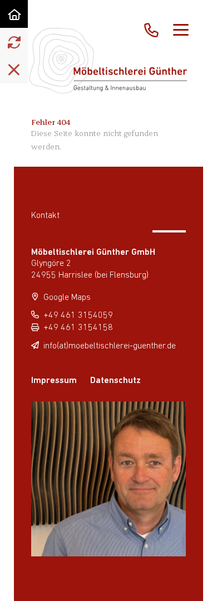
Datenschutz (115, 380)
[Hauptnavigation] (181, 31)
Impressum (54, 380)
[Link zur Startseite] (14, 14)
